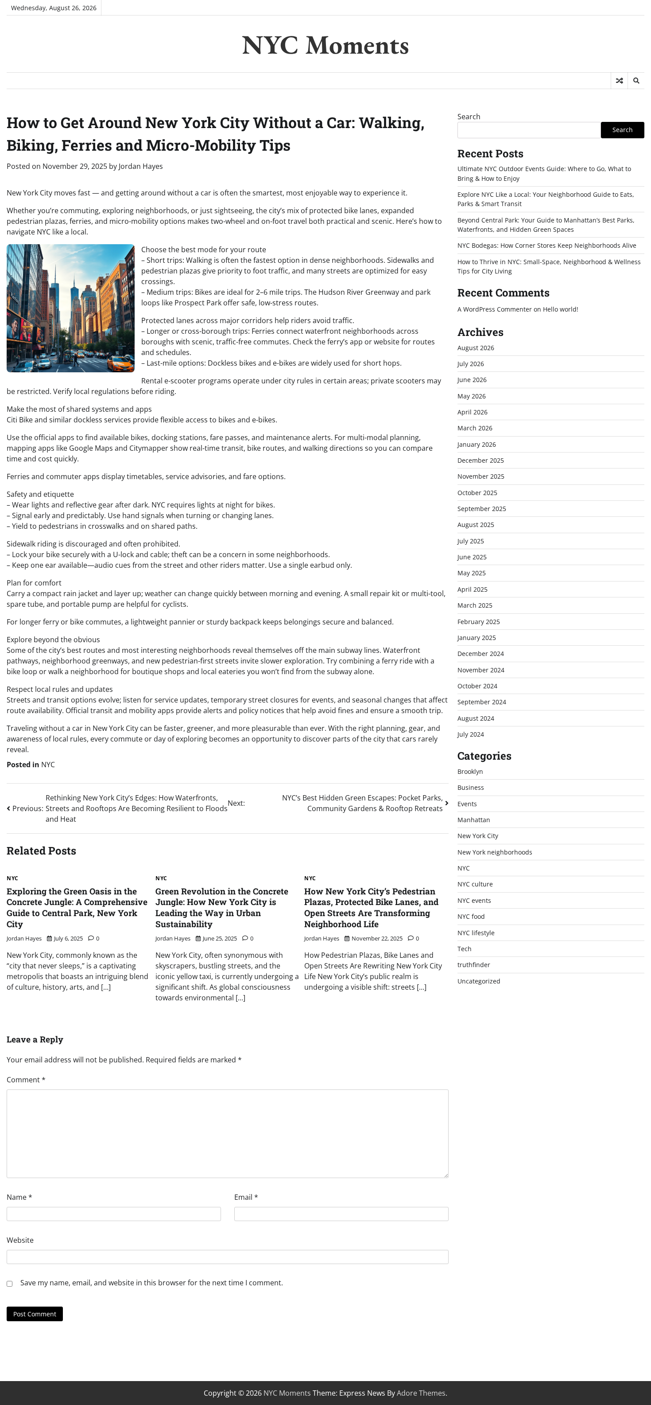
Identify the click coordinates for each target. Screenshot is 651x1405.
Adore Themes (421, 1393)
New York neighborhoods (494, 852)
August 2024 (475, 718)
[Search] (636, 80)
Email (246, 1197)
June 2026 (472, 379)
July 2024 (470, 734)
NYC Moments (325, 44)
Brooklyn (470, 771)
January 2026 (476, 444)
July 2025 (470, 541)
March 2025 (474, 605)
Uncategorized (478, 981)
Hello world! (560, 309)
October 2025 (477, 492)
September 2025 (481, 508)
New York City (477, 835)
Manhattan (473, 820)
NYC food (471, 916)
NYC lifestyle (476, 933)
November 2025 (480, 476)
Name (19, 1197)
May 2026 (471, 396)
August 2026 (475, 347)
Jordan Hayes (141, 166)
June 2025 (472, 557)
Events (467, 804)
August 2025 (475, 524)
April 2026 (472, 412)
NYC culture (475, 884)
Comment (26, 1080)
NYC (48, 764)
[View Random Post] (619, 80)
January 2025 (476, 637)
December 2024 (480, 653)
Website (20, 1240)
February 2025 (478, 621)
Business (470, 787)
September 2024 (481, 702)
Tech (464, 948)
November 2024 (480, 670)
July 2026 (470, 363)
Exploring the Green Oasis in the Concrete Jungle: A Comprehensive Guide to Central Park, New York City (77, 907)
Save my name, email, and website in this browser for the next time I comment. (151, 1283)
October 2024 (477, 686)
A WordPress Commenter (494, 309)
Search (468, 116)
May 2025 (471, 573)
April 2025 (472, 589)
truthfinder (473, 964)
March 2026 (474, 428)
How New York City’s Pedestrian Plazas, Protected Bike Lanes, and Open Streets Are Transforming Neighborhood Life (371, 907)
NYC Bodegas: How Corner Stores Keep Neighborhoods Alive (546, 245)
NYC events (474, 900)
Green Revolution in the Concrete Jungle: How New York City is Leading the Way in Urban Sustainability (221, 907)
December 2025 (480, 460)
